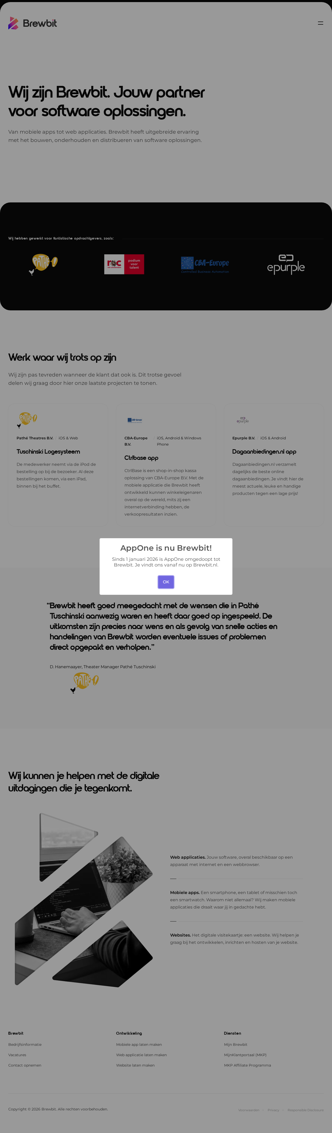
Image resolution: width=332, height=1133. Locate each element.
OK (166, 581)
